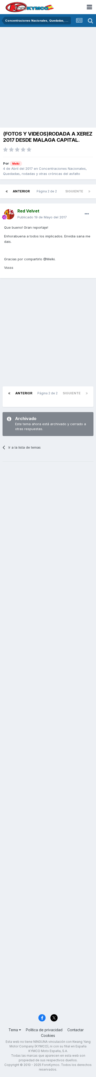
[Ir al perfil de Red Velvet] (9, 214)
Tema (13, 1030)
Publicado (42, 217)
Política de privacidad (44, 1030)
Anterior (21, 191)
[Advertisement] (48, 78)
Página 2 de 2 (47, 191)
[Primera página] (6, 191)
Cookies (48, 1035)
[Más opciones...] (87, 214)
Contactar (75, 1030)
